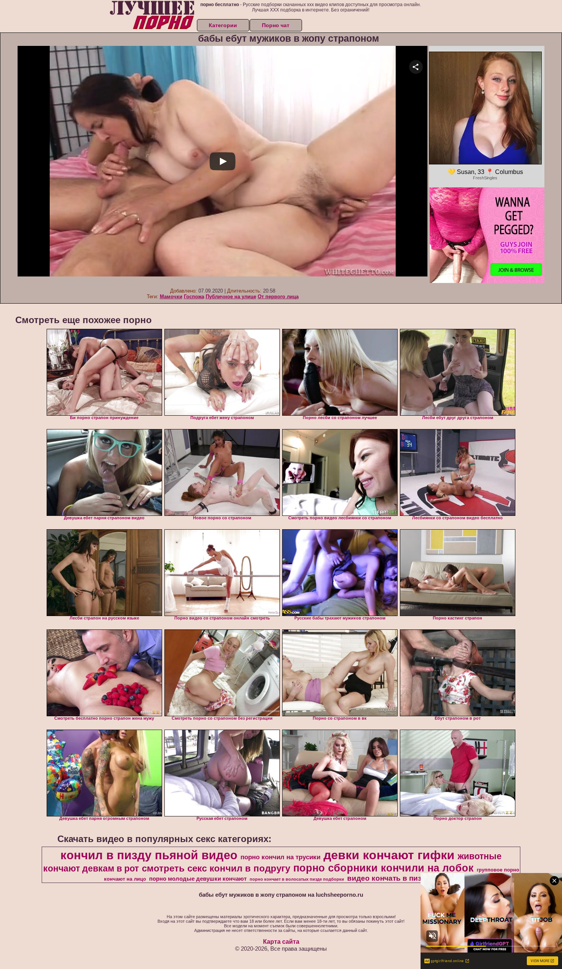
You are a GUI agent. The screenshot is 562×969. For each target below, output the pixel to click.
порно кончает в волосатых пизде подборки (297, 879)
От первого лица (278, 296)
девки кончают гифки (389, 855)
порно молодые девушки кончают (198, 879)
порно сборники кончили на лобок (383, 868)
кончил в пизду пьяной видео (148, 855)
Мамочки (171, 296)
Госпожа (194, 296)
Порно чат (275, 25)
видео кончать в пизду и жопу (401, 878)
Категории (223, 25)
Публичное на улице (231, 296)
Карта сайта (281, 941)
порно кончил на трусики (280, 857)
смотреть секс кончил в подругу (216, 868)
